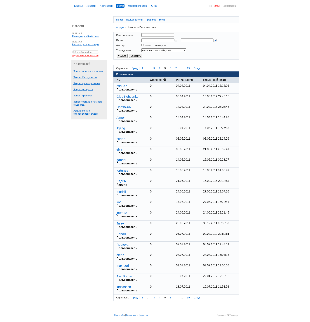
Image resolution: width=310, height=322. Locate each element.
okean (120, 139)
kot (118, 202)
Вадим (121, 181)
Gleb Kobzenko (127, 96)
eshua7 (121, 86)
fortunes (122, 170)
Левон (121, 234)
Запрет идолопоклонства (88, 71)
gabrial (121, 160)
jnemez (121, 213)
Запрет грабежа (82, 95)
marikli (121, 192)
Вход (217, 5)
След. (197, 68)
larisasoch (123, 287)
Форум (120, 5)
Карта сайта (119, 315)
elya (119, 149)
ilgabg (120, 128)
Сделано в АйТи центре (227, 315)
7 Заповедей (106, 5)
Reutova (122, 244)
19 (188, 68)
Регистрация (229, 5)
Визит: (120, 40)
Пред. (134, 68)
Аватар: (120, 45)
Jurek (120, 223)
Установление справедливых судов (85, 112)
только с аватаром (155, 45)
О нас (154, 5)
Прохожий (123, 107)
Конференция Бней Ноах (85, 36)
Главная (78, 5)
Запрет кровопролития (86, 83)
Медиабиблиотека (137, 5)
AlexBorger (124, 276)
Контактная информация (137, 315)
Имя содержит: (125, 35)
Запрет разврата (83, 89)
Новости (91, 5)
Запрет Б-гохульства (85, 77)
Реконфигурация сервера (85, 44)
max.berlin (123, 265)
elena (120, 255)
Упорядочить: (124, 50)
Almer (120, 117)
